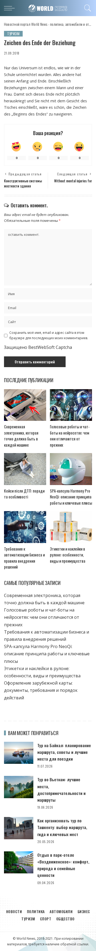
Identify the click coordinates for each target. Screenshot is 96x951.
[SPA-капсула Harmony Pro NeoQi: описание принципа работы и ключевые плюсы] (71, 469)
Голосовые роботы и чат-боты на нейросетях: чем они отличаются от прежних (70, 436)
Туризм (13, 33)
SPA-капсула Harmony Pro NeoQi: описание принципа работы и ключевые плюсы (71, 497)
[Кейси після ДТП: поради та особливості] (25, 469)
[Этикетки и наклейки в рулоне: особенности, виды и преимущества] (71, 527)
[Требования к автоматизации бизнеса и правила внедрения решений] (25, 527)
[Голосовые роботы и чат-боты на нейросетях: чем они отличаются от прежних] (71, 405)
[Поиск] (87, 8)
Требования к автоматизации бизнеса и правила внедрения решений (24, 558)
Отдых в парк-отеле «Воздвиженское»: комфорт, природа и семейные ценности (63, 865)
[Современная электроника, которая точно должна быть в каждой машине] (25, 405)
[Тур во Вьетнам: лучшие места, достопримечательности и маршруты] (18, 787)
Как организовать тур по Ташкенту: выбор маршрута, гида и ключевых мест (62, 827)
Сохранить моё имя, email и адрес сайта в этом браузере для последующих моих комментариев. (48, 335)
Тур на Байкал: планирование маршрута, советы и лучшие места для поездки (64, 752)
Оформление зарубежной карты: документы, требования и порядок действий (41, 690)
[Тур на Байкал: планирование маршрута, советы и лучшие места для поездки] (18, 753)
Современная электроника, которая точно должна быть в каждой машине (21, 436)
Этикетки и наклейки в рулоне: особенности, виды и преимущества (67, 555)
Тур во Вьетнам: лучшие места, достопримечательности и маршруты (61, 789)
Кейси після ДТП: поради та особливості (24, 494)
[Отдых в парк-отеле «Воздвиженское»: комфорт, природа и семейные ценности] (18, 862)
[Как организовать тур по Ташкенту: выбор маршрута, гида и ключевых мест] (18, 828)
